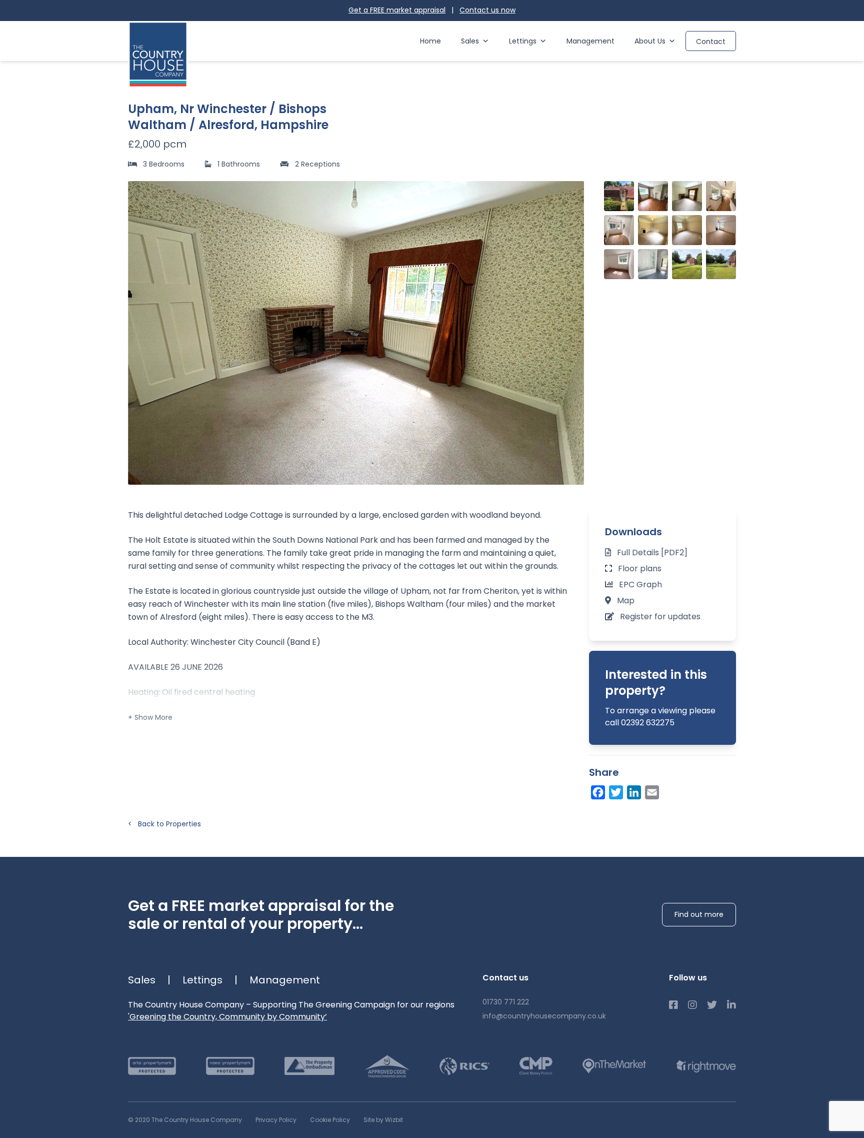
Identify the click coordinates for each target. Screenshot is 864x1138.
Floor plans (640, 568)
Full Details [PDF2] (652, 552)
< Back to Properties (164, 824)
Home (430, 41)
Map (625, 600)
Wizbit (394, 1119)
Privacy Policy (276, 1119)
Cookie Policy (330, 1119)
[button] (571, 333)
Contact (711, 42)
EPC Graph (640, 584)
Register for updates (660, 616)
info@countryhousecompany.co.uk (544, 1016)
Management (590, 41)
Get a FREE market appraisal (397, 10)
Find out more (699, 914)
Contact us (488, 10)
